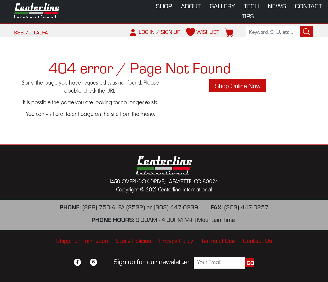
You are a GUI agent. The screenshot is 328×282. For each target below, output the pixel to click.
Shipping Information (82, 240)
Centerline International (39, 10)
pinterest (101, 262)
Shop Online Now (237, 85)
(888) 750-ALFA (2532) (113, 207)
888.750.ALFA (31, 32)
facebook (77, 262)
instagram (93, 262)
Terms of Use (218, 240)
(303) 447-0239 (176, 207)
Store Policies (133, 240)
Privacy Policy (176, 240)
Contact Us (257, 240)
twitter (85, 262)
